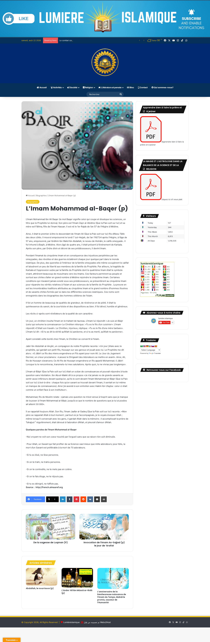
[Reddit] (83, 499)
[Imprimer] (104, 499)
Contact (143, 87)
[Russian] (153, 346)
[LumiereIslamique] (105, 63)
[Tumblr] (69, 499)
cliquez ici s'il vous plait (172, 199)
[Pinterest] (76, 499)
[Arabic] (141, 346)
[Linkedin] (63, 499)
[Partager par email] (97, 499)
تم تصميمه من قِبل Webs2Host (97, 622)
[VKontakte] (90, 499)
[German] (147, 346)
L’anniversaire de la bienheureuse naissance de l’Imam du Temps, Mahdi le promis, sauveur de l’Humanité (111, 597)
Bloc (131, 87)
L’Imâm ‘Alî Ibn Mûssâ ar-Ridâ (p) (77, 591)
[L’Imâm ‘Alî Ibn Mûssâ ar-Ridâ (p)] (77, 578)
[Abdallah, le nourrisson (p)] (41, 577)
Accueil (43, 87)
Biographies (41, 195)
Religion (89, 87)
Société (73, 87)
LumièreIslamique (71, 622)
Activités (57, 87)
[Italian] (150, 346)
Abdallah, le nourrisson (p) (40, 588)
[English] (144, 346)
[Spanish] (155, 346)
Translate (157, 353)
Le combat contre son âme (71, 40)
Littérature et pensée (111, 87)
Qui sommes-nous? (163, 87)
